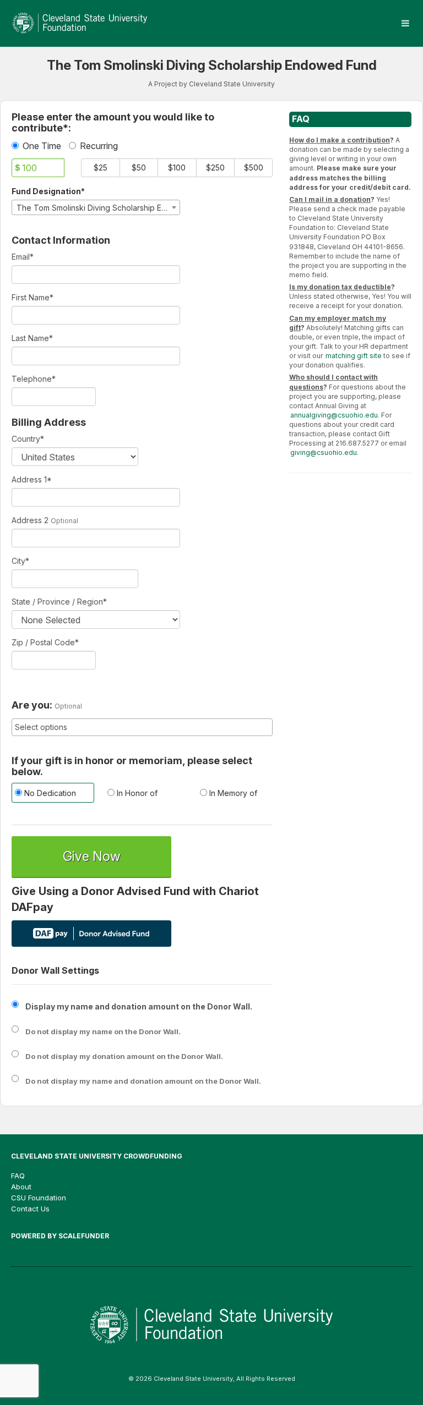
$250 (215, 167)
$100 (177, 167)
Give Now (92, 856)
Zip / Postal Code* (45, 642)
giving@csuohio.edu (323, 452)
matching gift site (354, 356)
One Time (42, 145)
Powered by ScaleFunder (60, 1236)
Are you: (32, 705)
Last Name (32, 338)
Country (28, 438)
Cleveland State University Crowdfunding (96, 1156)
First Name (32, 297)
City (20, 561)
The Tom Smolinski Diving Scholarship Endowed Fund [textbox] (98, 207)
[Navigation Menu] (405, 23)
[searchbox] (142, 727)
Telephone (34, 378)
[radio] (49, 794)
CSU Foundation (38, 1197)
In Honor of (136, 793)
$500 (253, 167)
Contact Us (30, 1208)
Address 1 (32, 479)
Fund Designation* (48, 191)
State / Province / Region (59, 601)
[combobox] (96, 207)
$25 (100, 167)
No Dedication (49, 793)
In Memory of (232, 793)
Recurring (99, 145)
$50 (139, 167)
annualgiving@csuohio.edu (334, 415)
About (21, 1186)
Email (23, 256)
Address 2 (30, 520)
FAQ (18, 1175)
